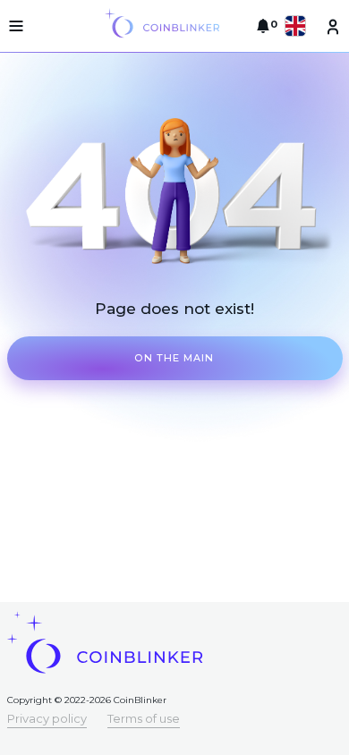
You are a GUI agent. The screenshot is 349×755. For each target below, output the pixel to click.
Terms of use (143, 718)
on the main (174, 358)
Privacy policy (47, 718)
